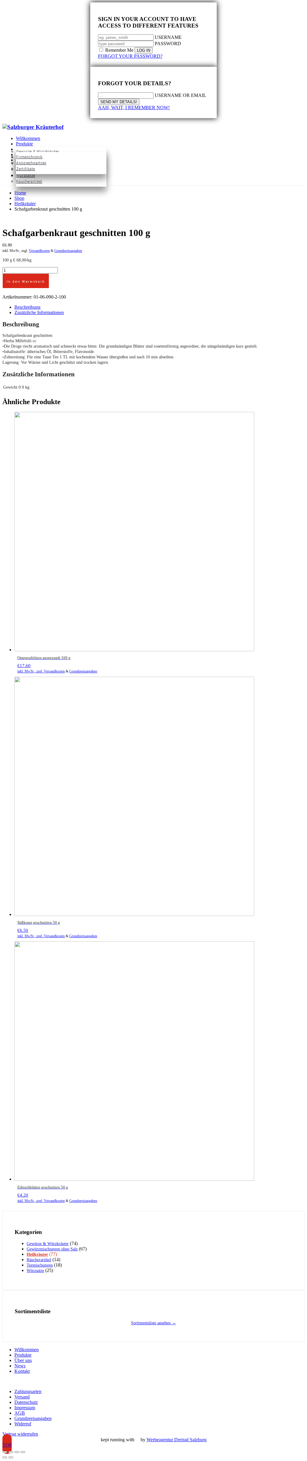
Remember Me (119, 50)
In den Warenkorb (26, 282)
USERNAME (168, 37)
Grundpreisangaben (68, 251)
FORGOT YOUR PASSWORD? (130, 56)
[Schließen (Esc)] (22, 1452)
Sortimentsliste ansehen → (153, 1323)
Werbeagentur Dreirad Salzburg (177, 1439)
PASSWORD (168, 43)
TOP (7, 1445)
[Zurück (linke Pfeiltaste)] (4, 1457)
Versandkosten (39, 251)
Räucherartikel (39, 1260)
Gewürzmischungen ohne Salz (52, 1249)
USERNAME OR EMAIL (180, 95)
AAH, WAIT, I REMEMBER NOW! (134, 107)
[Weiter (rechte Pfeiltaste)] (10, 1457)
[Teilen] (16, 1452)
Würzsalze (35, 1270)
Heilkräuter (37, 1254)
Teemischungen (40, 1265)
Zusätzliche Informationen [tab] (39, 312)
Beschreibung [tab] (27, 307)
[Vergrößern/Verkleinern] (4, 1452)
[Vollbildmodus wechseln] (10, 1452)
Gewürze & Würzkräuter (48, 1243)
